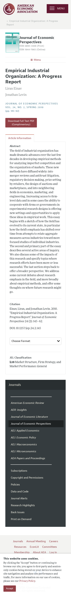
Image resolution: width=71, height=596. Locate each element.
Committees (49, 547)
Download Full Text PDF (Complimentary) (21, 123)
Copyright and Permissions (27, 477)
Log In (53, 552)
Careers (53, 541)
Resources (20, 547)
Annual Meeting (36, 541)
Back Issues (17, 512)
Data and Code (19, 491)
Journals (15, 385)
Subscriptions (19, 471)
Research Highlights (23, 505)
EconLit (34, 547)
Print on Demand (21, 519)
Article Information (19, 138)
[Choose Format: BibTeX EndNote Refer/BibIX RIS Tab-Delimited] (35, 341)
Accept (9, 588)
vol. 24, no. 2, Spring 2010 (24, 107)
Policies (15, 484)
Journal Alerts (19, 498)
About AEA (39, 552)
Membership (21, 552)
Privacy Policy (27, 581)
